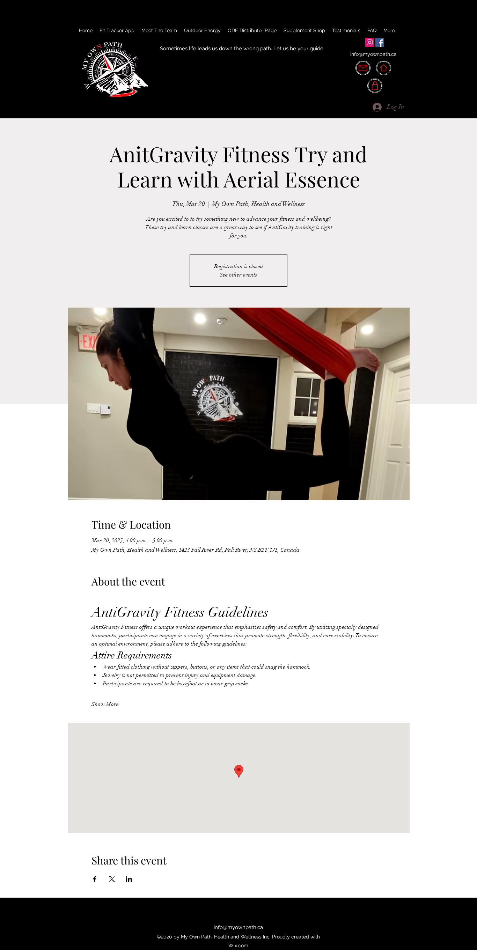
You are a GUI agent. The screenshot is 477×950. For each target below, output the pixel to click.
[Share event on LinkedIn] (129, 879)
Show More (105, 704)
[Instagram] (369, 42)
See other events (238, 274)
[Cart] (374, 86)
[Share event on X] (112, 879)
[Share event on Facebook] (94, 879)
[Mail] (362, 68)
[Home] (383, 68)
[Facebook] (379, 42)
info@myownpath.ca (373, 54)
